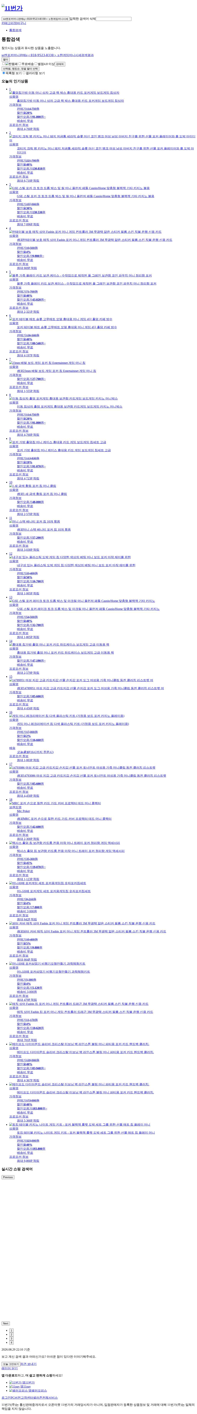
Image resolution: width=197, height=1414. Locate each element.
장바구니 (20, 23)
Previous (8, 1177)
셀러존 (37, 1397)
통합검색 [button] (15, 30)
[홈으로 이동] (12, 8)
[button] (113, 19)
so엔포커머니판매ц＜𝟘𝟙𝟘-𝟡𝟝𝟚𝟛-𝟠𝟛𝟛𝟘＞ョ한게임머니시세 (35, 18)
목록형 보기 (14, 73)
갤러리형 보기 (35, 73)
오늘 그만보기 (11, 1364)
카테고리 (8, 23)
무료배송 (28, 64)
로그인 (6, 1397)
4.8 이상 (46, 64)
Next (5, 1323)
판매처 (60, 64)
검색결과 (48, 55)
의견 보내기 (28, 1364)
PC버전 (16, 1397)
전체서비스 (50, 1397)
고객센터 (27, 1397)
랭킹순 (20, 68)
